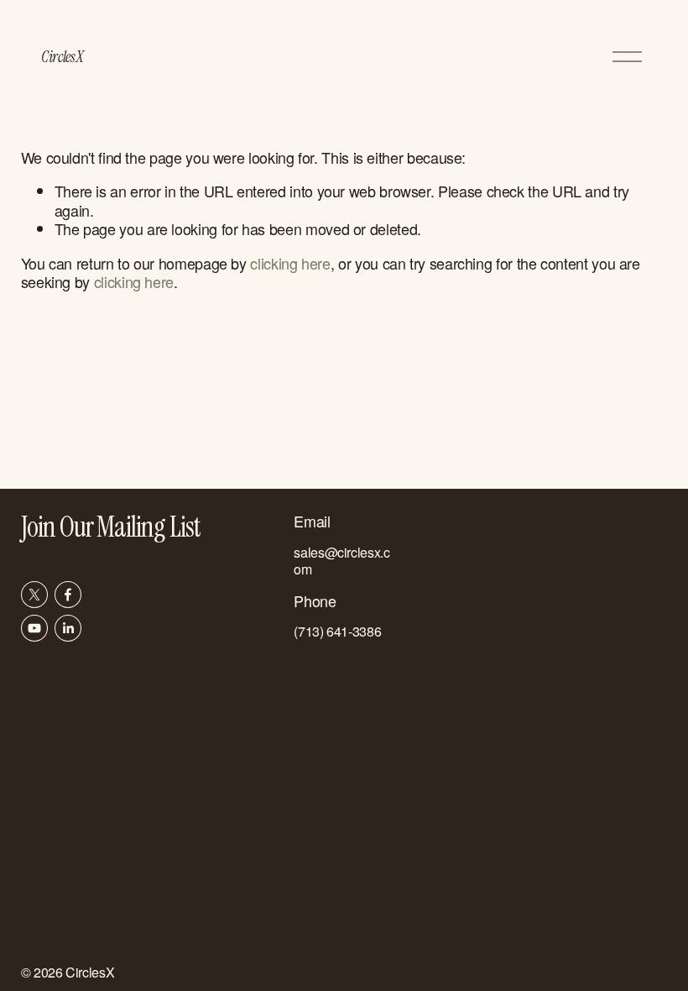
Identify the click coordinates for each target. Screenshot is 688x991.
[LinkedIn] (68, 628)
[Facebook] (68, 594)
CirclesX (62, 57)
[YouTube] (34, 628)
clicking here (290, 263)
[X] (34, 594)
